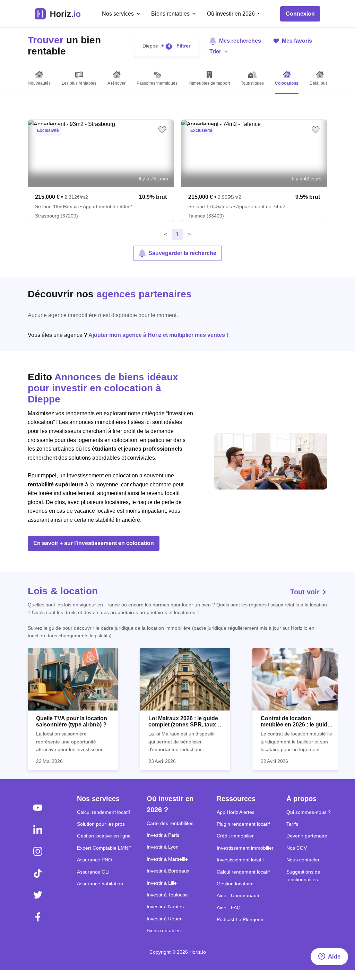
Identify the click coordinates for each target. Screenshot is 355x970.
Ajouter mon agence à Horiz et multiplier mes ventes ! (158, 335)
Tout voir (306, 592)
